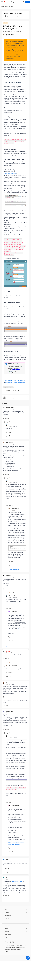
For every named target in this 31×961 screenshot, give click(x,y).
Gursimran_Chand (10, 34)
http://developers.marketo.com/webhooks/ (15, 382)
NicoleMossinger (15, 805)
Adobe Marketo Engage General (7, 6)
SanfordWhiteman (10, 407)
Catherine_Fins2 (9, 711)
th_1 (7, 877)
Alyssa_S (8, 859)
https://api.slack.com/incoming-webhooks (15, 380)
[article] (15, 415)
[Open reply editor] (15, 397)
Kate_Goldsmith (9, 442)
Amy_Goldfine (9, 682)
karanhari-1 (8, 575)
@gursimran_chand (17, 881)
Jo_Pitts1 (8, 651)
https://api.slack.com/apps (10, 173)
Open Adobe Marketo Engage (13, 16)
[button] (7, 31)
